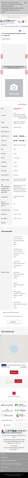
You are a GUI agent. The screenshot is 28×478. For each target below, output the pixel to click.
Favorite (11, 381)
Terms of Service (5, 467)
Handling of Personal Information (8, 460)
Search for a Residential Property (11, 26)
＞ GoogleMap (23, 367)
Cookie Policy (10, 6)
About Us (3, 454)
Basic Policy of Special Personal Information (11, 463)
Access (2, 470)
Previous (2, 56)
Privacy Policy (4, 457)
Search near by (14, 372)
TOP (2, 26)
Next (26, 56)
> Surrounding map (22, 117)
